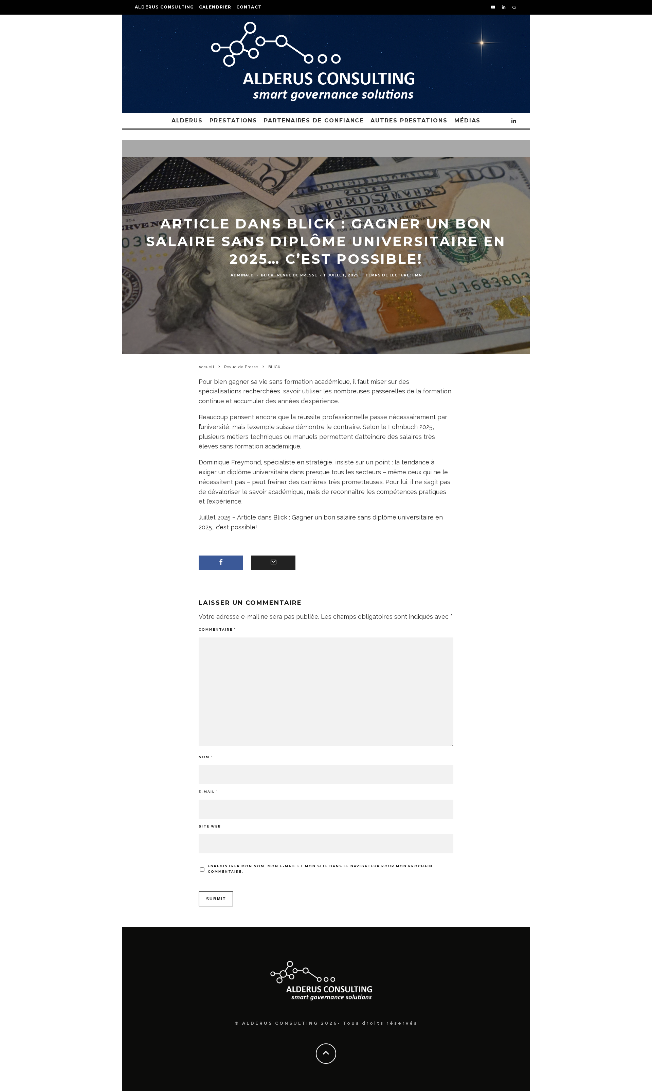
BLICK (267, 275)
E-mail (208, 792)
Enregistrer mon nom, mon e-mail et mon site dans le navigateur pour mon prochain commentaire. (320, 868)
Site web (210, 826)
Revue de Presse (297, 275)
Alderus (187, 120)
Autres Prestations (409, 120)
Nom (206, 757)
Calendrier (215, 7)
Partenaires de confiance (314, 120)
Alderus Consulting (164, 7)
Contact (248, 7)
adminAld (242, 275)
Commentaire (217, 629)
